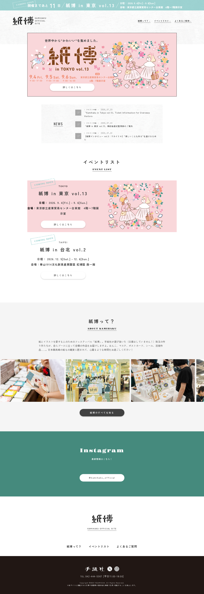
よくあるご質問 (126, 546)
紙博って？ (74, 546)
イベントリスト (99, 546)
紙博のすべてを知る (102, 412)
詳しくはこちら (72, 87)
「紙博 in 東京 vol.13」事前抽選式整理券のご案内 (108, 126)
